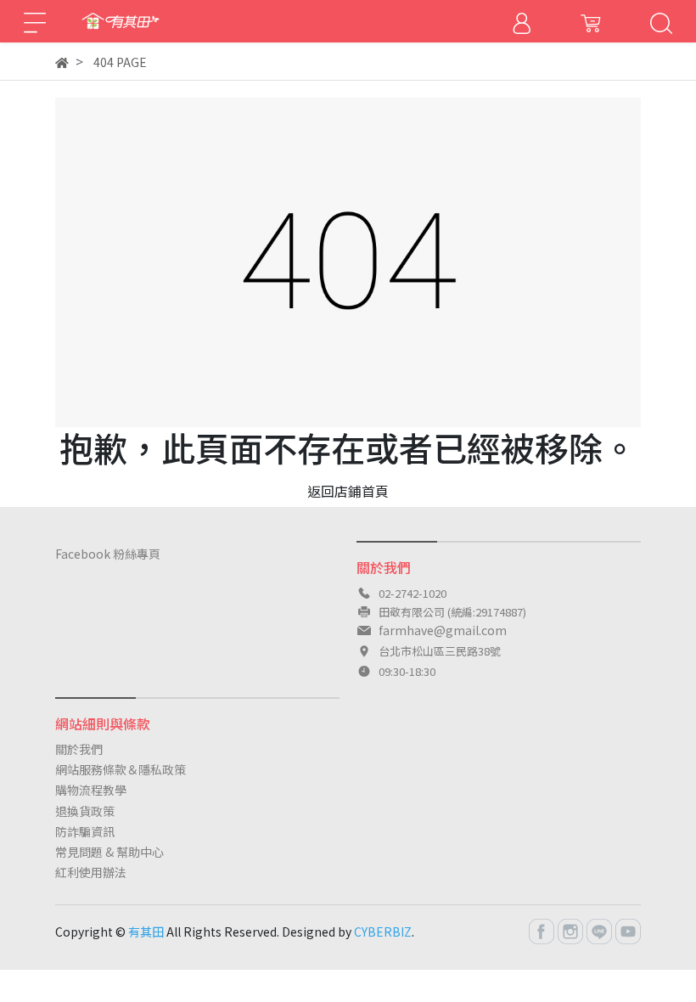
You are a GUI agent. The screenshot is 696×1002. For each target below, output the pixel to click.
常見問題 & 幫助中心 (109, 851)
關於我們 (79, 748)
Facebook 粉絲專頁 (107, 553)
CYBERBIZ (383, 931)
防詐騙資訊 (85, 831)
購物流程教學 (90, 789)
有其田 (146, 931)
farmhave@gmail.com (443, 630)
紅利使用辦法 (90, 872)
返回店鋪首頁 (348, 491)
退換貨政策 (85, 810)
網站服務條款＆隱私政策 (120, 769)
